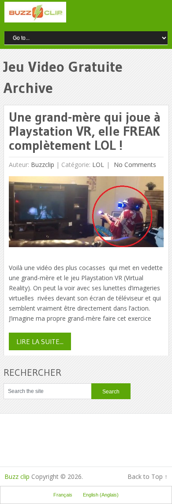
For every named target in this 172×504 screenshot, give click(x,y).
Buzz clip (17, 476)
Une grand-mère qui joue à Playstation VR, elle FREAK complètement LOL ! (85, 131)
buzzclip (42, 164)
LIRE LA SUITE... (40, 341)
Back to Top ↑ (147, 476)
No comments (134, 164)
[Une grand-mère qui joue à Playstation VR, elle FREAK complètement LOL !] (86, 214)
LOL (98, 164)
